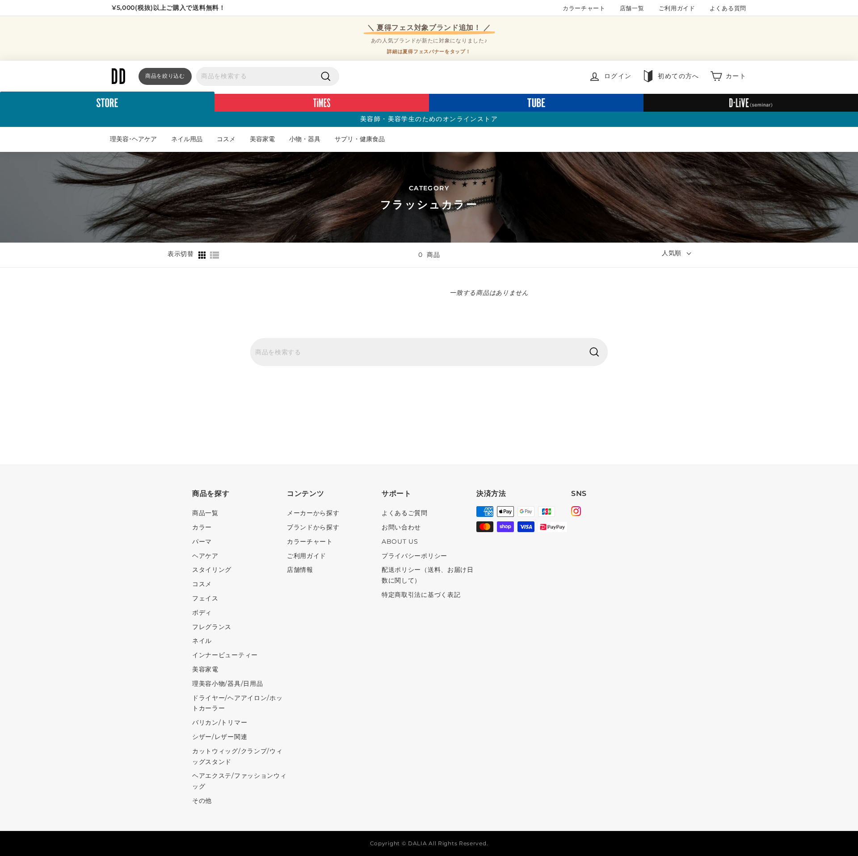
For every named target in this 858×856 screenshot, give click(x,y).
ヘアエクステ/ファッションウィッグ (239, 781)
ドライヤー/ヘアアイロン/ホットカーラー (237, 703)
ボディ (202, 612)
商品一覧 (205, 513)
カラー (202, 527)
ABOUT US (400, 541)
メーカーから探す (313, 513)
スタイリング (211, 570)
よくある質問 (728, 8)
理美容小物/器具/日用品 (227, 684)
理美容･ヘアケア (133, 139)
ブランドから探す (313, 527)
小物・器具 (304, 139)
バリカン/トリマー (219, 722)
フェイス (205, 598)
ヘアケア (205, 556)
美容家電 (262, 139)
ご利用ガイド (677, 8)
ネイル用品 (186, 139)
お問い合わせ (401, 527)
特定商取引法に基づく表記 (421, 595)
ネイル (202, 641)
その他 (202, 801)
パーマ (202, 541)
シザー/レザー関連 (219, 737)
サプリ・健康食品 (360, 139)
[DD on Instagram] (576, 512)
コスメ (226, 139)
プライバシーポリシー (414, 556)
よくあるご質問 (405, 513)
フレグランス (211, 627)
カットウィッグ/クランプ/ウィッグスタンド (237, 756)
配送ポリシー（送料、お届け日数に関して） (428, 575)
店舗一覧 (632, 8)
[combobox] (268, 76)
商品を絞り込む (165, 75)
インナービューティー (225, 655)
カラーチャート (584, 8)
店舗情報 (300, 570)
